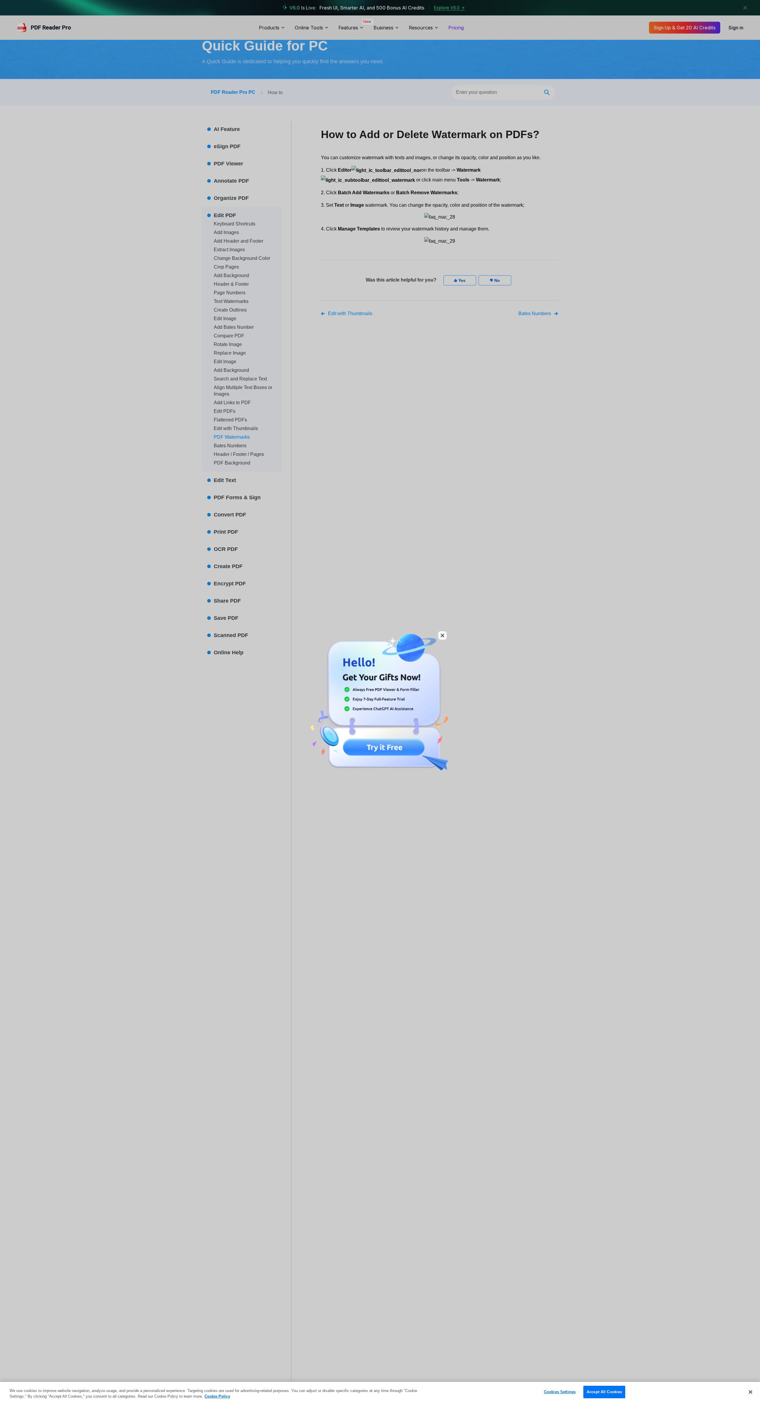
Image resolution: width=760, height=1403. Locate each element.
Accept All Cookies (604, 1392)
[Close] (750, 1392)
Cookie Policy (217, 1396)
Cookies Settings (560, 1392)
